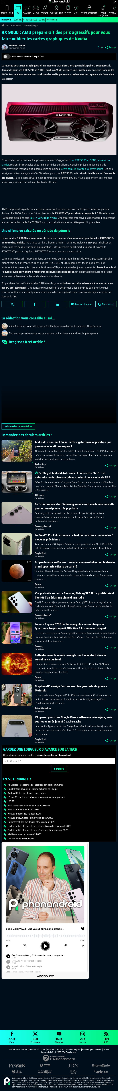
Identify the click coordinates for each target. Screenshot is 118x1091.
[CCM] (45, 1065)
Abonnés (59, 1040)
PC (18, 13)
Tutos (68, 13)
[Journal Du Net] (73, 1065)
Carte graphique (30, 19)
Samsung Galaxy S (43, 615)
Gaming (27, 13)
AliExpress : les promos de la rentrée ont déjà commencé (35, 784)
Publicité (60, 1050)
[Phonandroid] (7, 1081)
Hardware (16, 25)
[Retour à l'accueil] (59, 1)
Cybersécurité (89, 13)
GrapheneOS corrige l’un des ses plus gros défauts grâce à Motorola (71, 688)
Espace (44, 13)
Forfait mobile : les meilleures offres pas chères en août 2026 (38, 830)
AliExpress (39, 495)
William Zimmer (17, 45)
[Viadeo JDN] (73, 1072)
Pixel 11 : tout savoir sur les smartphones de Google (33, 789)
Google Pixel (40, 553)
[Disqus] (59, 385)
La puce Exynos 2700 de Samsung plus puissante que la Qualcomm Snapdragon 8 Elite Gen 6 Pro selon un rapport (70, 626)
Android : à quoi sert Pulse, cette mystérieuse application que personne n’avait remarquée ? (73, 444)
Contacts (51, 1050)
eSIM (102, 14)
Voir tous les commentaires (18, 426)
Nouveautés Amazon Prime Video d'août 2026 (30, 817)
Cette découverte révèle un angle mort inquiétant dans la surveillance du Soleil (70, 657)
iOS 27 (11, 801)
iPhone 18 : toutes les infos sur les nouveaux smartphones (36, 797)
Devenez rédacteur (37, 1050)
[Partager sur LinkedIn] (57, 304)
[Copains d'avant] (45, 1072)
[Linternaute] (101, 1065)
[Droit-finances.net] (17, 1072)
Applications (40, 464)
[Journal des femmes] (17, 1066)
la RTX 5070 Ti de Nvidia (43, 218)
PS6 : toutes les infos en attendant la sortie (29, 805)
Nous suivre (108, 304)
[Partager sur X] (12, 304)
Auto (36, 13)
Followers (35, 1040)
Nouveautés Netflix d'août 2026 (23, 809)
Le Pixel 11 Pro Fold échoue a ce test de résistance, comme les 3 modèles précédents (74, 537)
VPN (76, 13)
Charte (106, 1050)
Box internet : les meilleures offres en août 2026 (31, 822)
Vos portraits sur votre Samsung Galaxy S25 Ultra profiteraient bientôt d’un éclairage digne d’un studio (74, 595)
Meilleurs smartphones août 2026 (24, 834)
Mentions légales (73, 1050)
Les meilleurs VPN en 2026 (21, 838)
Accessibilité (47, 1052)
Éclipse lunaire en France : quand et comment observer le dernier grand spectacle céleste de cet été (75, 564)
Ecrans (42, 19)
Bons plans (56, 13)
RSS (106, 1040)
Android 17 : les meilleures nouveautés (26, 793)
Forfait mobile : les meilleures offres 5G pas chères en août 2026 (39, 826)
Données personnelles (91, 1050)
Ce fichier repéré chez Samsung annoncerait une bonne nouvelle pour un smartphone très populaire (74, 506)
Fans (11, 1040)
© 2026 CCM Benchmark (65, 1052)
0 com (100, 47)
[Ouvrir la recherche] (114, 2)
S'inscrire (59, 769)
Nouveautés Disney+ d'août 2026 (24, 813)
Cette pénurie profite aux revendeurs (82, 169)
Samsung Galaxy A (43, 526)
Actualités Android (43, 708)
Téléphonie (7, 13)
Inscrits (82, 1040)
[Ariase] (101, 1071)
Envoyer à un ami (83, 304)
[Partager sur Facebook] (34, 304)
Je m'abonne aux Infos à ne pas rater (28, 56)
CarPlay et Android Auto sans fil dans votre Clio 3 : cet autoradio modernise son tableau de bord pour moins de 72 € (72, 475)
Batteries (18, 19)
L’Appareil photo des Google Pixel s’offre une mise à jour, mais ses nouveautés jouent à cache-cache (73, 719)
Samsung (39, 646)
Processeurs (51, 19)
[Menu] (3, 2)
